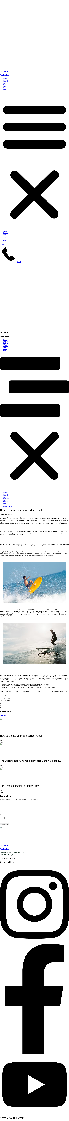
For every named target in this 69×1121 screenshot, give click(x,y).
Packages (5, 81)
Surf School (5, 75)
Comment (3, 812)
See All (3, 715)
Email (2, 818)
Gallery (5, 89)
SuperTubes (32, 610)
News (4, 86)
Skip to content (4, 0)
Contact (5, 87)
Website (2, 821)
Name (2, 814)
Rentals (5, 83)
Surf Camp (6, 84)
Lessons (5, 80)
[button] (34, 160)
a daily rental (63, 520)
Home (5, 78)
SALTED (4, 71)
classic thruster (58, 552)
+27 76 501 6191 (8, 855)
